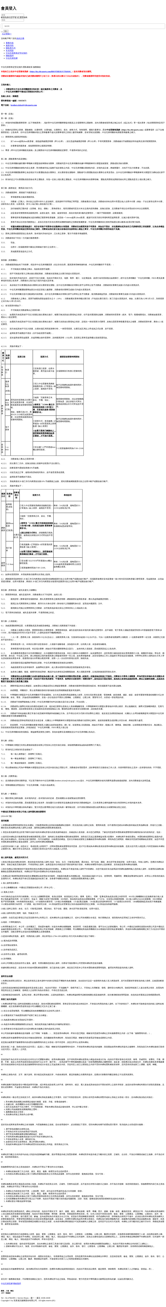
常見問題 (10, 51)
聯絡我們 (10, 56)
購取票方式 (11, 48)
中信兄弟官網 (11, 58)
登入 (6, 31)
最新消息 (10, 45)
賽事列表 (10, 43)
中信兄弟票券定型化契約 (16, 53)
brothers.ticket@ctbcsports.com (24, 105)
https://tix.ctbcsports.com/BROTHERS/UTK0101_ (51, 72)
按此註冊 (20, 38)
